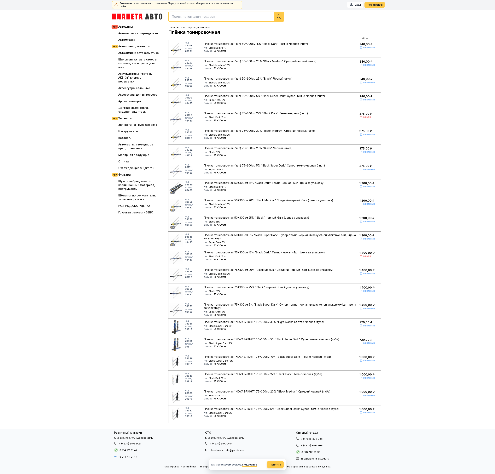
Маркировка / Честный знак (180, 466)
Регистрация (374, 4)
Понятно (275, 464)
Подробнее (249, 464)
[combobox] (226, 16)
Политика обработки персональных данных (305, 466)
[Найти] (279, 16)
